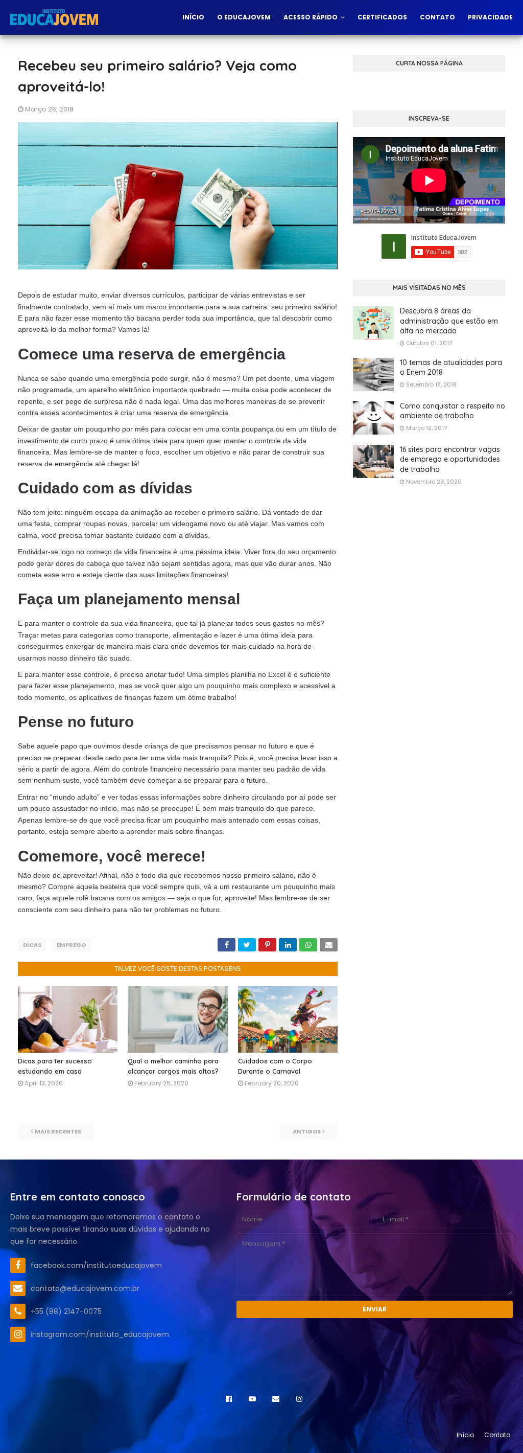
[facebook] (229, 1399)
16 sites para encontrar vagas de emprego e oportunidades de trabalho (450, 459)
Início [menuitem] (193, 17)
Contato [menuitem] (437, 17)
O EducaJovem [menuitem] (244, 17)
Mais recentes (58, 1131)
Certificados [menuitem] (382, 17)
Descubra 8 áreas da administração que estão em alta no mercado (449, 320)
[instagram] (299, 1399)
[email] (276, 1399)
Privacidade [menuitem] (490, 17)
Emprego (71, 945)
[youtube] (252, 1399)
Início (465, 1435)
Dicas (32, 945)
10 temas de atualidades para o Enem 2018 (451, 367)
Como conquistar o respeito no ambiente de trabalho (452, 411)
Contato (497, 1435)
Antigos (307, 1131)
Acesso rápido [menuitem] (310, 17)
